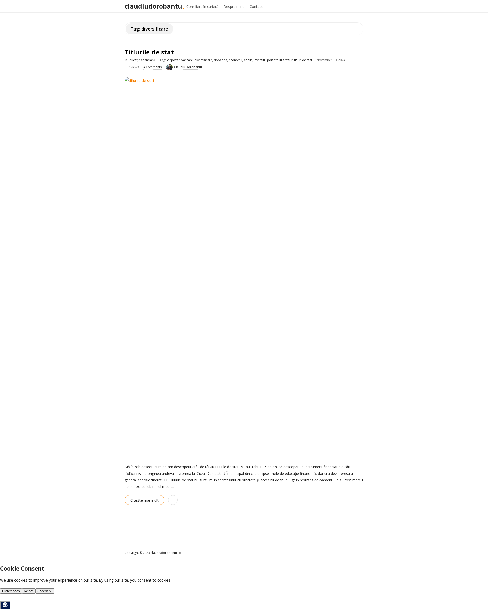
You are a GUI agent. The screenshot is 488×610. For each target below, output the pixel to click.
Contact (256, 6)
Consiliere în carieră (202, 6)
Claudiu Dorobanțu (188, 67)
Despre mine (234, 6)
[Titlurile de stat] (244, 267)
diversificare (203, 60)
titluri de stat (303, 60)
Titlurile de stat (149, 52)
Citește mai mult (144, 500)
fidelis (248, 60)
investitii (260, 60)
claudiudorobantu (153, 6)
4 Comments (152, 67)
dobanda (220, 60)
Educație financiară (141, 60)
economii (235, 60)
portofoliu (274, 60)
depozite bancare (180, 60)
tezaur (288, 60)
